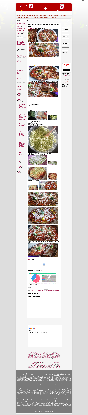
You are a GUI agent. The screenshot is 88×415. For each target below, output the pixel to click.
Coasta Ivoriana (35, 353)
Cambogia (39, 352)
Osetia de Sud (43, 361)
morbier (54, 394)
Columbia (40, 353)
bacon (38, 373)
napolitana (47, 395)
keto (42, 290)
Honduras (50, 356)
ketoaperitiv (53, 389)
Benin (21, 374)
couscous (18, 381)
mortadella (61, 394)
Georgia (44, 355)
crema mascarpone (65, 381)
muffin (18, 395)
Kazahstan (50, 358)
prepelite (37, 399)
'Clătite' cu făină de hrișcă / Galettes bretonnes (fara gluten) (21, 73)
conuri (38, 380)
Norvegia (29, 361)
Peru (34, 362)
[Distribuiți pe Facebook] (47, 289)
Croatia (56, 353)
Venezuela (56, 367)
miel (24, 394)
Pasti (37, 397)
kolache (46, 390)
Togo (48, 366)
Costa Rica (53, 353)
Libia (40, 391)
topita (42, 406)
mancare (51, 290)
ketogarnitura (67, 389)
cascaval (37, 290)
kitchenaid (40, 390)
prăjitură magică (33, 399)
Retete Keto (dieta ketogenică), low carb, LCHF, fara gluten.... (44, 17)
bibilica (33, 374)
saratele (25, 402)
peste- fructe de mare (28, 398)
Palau (49, 361)
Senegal (54, 402)
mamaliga (52, 392)
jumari (28, 389)
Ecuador (35, 354)
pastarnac (31, 397)
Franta (32, 355)
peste (24, 398)
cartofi (49, 377)
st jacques (55, 404)
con (18, 380)
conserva (34, 380)
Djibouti (32, 354)
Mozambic (64, 394)
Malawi (43, 392)
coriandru (53, 380)
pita (48, 398)
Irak (59, 357)
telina (69, 405)
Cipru (32, 353)
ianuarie (20, 167)
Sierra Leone (49, 364)
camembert (54, 376)
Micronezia (19, 394)
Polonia (37, 362)
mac (69, 391)
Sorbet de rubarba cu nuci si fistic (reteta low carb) (21, 87)
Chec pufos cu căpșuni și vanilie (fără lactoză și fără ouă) (21, 28)
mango (61, 392)
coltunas (57, 379)
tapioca (58, 405)
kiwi (44, 390)
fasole (49, 384)
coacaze (40, 379)
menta (53, 393)
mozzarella (67, 394)
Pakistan (47, 361)
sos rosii (30, 404)
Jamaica (43, 358)
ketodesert (61, 389)
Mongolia (48, 394)
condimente (21, 380)
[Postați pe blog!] (45, 289)
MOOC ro (51, 394)
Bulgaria (29, 352)
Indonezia (56, 356)
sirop (42, 403)
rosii (24, 401)
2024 (19, 95)
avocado (24, 373)
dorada (41, 383)
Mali (47, 392)
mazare (44, 393)
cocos (52, 379)
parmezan (54, 290)
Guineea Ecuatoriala (36, 356)
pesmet (21, 398)
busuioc (30, 376)
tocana (29, 406)
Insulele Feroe (44, 357)
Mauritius (41, 393)
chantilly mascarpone (24, 378)
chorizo (60, 378)
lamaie (57, 390)
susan (35, 405)
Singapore (53, 364)
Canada (45, 352)
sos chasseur (22, 404)
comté (70, 379)
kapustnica (31, 389)
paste (34, 397)
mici (70, 393)
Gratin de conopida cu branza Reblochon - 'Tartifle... (22, 131)
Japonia (46, 358)
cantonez (19, 377)
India (53, 356)
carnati (38, 377)
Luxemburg (53, 359)
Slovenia (30, 365)
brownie (47, 375)
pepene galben (62, 397)
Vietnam (59, 367)
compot (64, 379)
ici (33, 287)
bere (23, 374)
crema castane (47, 381)
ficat (57, 384)
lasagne (70, 390)
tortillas (47, 406)
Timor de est (45, 366)
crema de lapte (56, 381)
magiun (29, 392)
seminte (51, 402)
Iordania (57, 357)
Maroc (22, 393)
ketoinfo (18, 390)
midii (22, 394)
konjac (49, 390)
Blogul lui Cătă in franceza (21, 61)
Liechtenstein (43, 391)
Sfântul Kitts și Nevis (37, 364)
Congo (43, 353)
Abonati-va (66, 70)
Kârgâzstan (38, 389)
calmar (45, 376)
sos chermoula (26, 404)
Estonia (49, 354)
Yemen (29, 368)
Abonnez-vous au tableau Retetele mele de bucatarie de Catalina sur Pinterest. (66, 76)
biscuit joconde (43, 374)
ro (58, 290)
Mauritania (38, 393)
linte (56, 391)
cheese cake (35, 378)
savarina (41, 402)
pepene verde (66, 397)
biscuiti (46, 374)
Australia (18, 373)
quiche (49, 399)
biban (31, 374)
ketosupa (32, 390)
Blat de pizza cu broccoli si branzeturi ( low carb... (22, 154)
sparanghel (42, 404)
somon (67, 403)
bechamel (67, 373)
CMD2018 (36, 379)
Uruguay (46, 367)
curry (18, 383)
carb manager (45, 271)
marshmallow (25, 393)
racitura (55, 399)
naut (52, 395)
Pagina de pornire (21, 15)
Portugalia (40, 362)
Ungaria (43, 367)
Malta (50, 392)
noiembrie (20, 102)
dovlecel (48, 383)
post (22, 399)
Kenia (53, 358)
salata (53, 401)
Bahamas (43, 373)
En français (26, 17)
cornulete (57, 380)
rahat (60, 399)
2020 (19, 100)
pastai (28, 397)
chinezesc (55, 378)
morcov (57, 394)
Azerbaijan (28, 373)
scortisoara (47, 402)
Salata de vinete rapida (20, 70)
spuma (49, 404)
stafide (62, 404)
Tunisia (56, 366)
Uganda (40, 367)
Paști (46, 397)
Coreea (46, 353)
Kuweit (58, 358)
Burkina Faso (32, 352)
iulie (19, 160)
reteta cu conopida (32, 28)
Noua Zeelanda (33, 361)
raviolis (69, 399)
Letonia (33, 391)
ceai (63, 377)
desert (26, 383)
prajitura (25, 399)
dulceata (54, 383)
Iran (29, 358)
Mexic (65, 393)
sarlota (32, 402)
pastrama (41, 397)
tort (44, 406)
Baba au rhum (32, 373)
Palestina (52, 361)
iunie (19, 161)
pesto (35, 398)
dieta (31, 383)
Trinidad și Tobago (52, 366)
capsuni (25, 377)
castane (57, 377)
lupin (63, 391)
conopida (30, 380)
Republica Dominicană (56, 362)
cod (55, 379)
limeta (51, 391)
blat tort (50, 374)
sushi (37, 405)
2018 (19, 170)
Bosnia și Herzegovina (48, 351)
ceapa (66, 377)
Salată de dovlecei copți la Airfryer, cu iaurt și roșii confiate (21, 33)
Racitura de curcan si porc (21, 76)
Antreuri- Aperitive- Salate (32, 15)
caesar (35, 376)
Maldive (46, 392)
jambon (18, 389)
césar (20, 378)
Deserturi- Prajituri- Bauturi (60, 15)
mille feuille (34, 394)
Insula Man (31, 357)
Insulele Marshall (49, 357)
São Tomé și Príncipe (20, 402)
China (59, 352)
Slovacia (59, 364)
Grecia (58, 355)
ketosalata (27, 390)
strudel (70, 404)
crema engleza (61, 381)
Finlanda (29, 355)
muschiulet (33, 395)
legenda (22, 391)
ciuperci (26, 379)
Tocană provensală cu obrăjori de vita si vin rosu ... (22, 123)
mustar (36, 395)
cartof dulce (45, 377)
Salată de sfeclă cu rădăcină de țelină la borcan (22, 115)
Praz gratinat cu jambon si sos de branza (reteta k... (22, 117)
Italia (40, 358)
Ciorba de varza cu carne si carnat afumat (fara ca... (21, 128)
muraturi (25, 395)
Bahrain (46, 373)
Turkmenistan (30, 367)
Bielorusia (36, 374)
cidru (64, 378)
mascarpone (30, 393)
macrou (22, 392)
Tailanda (35, 366)
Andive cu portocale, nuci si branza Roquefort (21, 89)
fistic (69, 384)
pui (46, 399)
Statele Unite (43, 365)
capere (22, 377)
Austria (21, 373)
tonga (35, 368)
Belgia (70, 373)
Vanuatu (53, 367)
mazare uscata (49, 393)
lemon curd (30, 391)
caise (40, 376)
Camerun (42, 352)
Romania (33, 363)
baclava (35, 373)
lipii (58, 391)
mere (56, 393)
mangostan (67, 392)
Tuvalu (34, 367)
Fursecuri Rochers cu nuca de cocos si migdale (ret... (22, 133)
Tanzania (42, 366)
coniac (27, 380)
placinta (54, 398)
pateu (49, 397)
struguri (19, 405)
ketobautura (57, 389)
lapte (66, 390)
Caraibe (52, 352)
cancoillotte (63, 376)
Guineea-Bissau (41, 356)
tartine (63, 405)
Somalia (33, 365)
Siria (56, 364)
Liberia (38, 391)
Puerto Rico (44, 362)
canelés (67, 376)
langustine (61, 390)
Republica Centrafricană (50, 362)
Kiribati (56, 358)
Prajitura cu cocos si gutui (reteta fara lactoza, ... (22, 125)
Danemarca (29, 354)
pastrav (44, 397)
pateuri (52, 397)
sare (30, 402)
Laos (64, 390)
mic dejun (68, 393)
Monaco (45, 394)
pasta (25, 397)
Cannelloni (70, 376)
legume (48, 290)
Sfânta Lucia (32, 364)
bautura (60, 373)
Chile (57, 352)
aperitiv (37, 372)
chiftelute (42, 378)
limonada (54, 391)
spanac (36, 404)
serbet (56, 402)
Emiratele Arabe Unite (44, 354)
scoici (44, 402)
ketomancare (45, 290)
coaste (49, 379)
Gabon (38, 355)
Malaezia (38, 392)
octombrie (20, 156)
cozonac (24, 381)
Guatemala (29, 356)
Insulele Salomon (54, 357)
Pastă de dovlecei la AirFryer (21, 75)
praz (29, 399)
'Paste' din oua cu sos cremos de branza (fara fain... (22, 142)
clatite (29, 379)
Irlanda (31, 358)
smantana (51, 403)
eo (70, 383)
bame (51, 373)
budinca (62, 375)
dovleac (44, 383)
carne (41, 377)
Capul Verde (48, 352)
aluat (41, 371)
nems (55, 395)
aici (38, 284)
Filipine (58, 354)
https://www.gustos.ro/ (40, 65)
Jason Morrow (45, 411)
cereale (18, 378)
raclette (58, 399)
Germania (47, 355)
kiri (34, 390)
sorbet (70, 403)
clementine (33, 379)
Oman (39, 361)
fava (52, 384)
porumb (19, 399)
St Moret (59, 404)
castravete (60, 377)
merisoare (59, 393)
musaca (30, 395)
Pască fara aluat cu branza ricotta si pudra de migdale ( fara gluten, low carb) (21, 68)
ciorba (18, 379)
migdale (30, 394)
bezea (26, 374)
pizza (57, 290)
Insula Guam (22, 388)
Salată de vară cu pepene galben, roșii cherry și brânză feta (21, 24)
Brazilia (56, 351)
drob (51, 383)
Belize (19, 374)
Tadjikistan (32, 366)
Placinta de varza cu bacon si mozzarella (22, 144)
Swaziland (56, 365)
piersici (42, 398)
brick (35, 375)
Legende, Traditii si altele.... (21, 62)
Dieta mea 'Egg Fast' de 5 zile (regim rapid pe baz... (22, 139)
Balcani (48, 373)
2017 (19, 171)
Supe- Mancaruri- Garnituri (46, 15)
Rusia (38, 363)
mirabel (37, 394)
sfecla (28, 403)
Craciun (29, 381)
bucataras (56, 375)
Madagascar (25, 392)
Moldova (42, 394)
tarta (60, 405)
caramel (35, 377)
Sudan (47, 365)
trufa (60, 406)
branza (32, 290)
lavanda (19, 391)
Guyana (45, 356)
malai (40, 392)
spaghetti (33, 404)
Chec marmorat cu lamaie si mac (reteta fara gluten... (22, 107)
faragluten (39, 290)
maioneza (32, 392)
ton (35, 406)
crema (37, 381)
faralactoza (43, 384)
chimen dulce (48, 378)
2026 (19, 93)
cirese (22, 379)
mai (19, 162)
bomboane (61, 374)
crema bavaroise (42, 381)
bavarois (64, 373)
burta (24, 376)
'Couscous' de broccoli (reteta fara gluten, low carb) (22, 120)
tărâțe (66, 405)
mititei (39, 394)
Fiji (56, 354)
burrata (22, 376)
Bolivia (43, 351)
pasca (22, 397)
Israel (37, 358)
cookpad (44, 380)
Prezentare (19, 17)
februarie (20, 166)
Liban (37, 359)
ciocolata (67, 378)
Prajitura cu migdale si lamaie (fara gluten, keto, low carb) (21, 84)
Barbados (57, 373)
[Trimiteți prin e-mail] (44, 289)
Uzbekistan (49, 367)
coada (42, 379)
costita (69, 380)
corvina (63, 380)
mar (70, 392)
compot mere (66, 379)
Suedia (50, 365)
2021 (19, 99)
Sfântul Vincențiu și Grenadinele (44, 364)
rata (66, 399)
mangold (64, 392)
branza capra (28, 375)
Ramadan (63, 399)
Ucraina (37, 367)
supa (29, 405)
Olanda (37, 361)
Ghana (52, 355)
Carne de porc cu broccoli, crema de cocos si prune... (22, 136)
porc (62, 398)
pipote (46, 398)
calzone (48, 376)
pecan (58, 397)
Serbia (58, 363)
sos (18, 404)
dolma (36, 383)
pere (70, 397)
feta (54, 384)
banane (53, 373)
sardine (28, 402)
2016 (19, 172)
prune (40, 399)
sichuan (31, 403)
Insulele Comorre (40, 357)
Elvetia (40, 354)
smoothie (59, 403)
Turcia (59, 366)
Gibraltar (55, 355)
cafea (37, 376)
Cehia (54, 352)
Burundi (36, 352)
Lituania (50, 359)
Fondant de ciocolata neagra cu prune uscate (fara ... (22, 152)
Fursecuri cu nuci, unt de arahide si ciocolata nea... (22, 149)
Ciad (29, 353)
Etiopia (54, 354)
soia (61, 403)
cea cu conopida (45, 224)
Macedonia (58, 359)
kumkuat (52, 390)
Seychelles (29, 364)
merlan (62, 393)
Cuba (58, 353)
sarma (35, 402)
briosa (38, 375)
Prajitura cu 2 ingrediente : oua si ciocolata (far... (22, 146)
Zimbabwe (32, 368)
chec (29, 378)
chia (39, 378)
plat (57, 398)
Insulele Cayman (35, 357)
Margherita (19, 393)
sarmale (38, 402)
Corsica (49, 353)
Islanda (34, 358)
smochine (56, 403)
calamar (43, 376)
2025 (19, 94)
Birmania (39, 374)
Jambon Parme (22, 389)
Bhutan (29, 374)
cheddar (32, 378)
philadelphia (38, 398)
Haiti (47, 356)
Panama (55, 361)
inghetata (18, 388)
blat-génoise (53, 374)
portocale (66, 398)
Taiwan (39, 366)
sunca (27, 405)
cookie (41, 380)
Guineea (32, 356)
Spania (35, 365)
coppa (47, 380)
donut (38, 383)
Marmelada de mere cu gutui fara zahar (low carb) (22, 105)
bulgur (69, 375)
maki (35, 392)
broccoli (34, 290)
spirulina (46, 404)
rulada (34, 401)
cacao (32, 376)
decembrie (20, 101)
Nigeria (66, 395)
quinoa (52, 399)
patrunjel (55, 397)
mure (27, 395)
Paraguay (31, 362)
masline (34, 393)
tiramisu (26, 406)
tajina (52, 405)
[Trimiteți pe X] (46, 289)
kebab (41, 389)
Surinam (53, 365)
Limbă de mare (48, 391)
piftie (44, 398)
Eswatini (52, 354)
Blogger (52, 411)
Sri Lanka (39, 365)
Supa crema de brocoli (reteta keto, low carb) (22, 110)
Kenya (46, 389)
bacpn (40, 373)
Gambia (41, 355)
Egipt (38, 354)
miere (27, 394)
